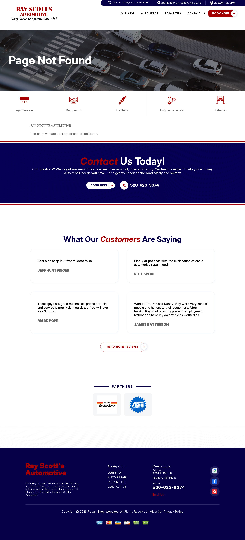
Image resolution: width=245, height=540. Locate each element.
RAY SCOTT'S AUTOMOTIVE (50, 125)
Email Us (158, 494)
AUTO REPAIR (150, 13)
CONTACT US (196, 13)
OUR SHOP (128, 13)
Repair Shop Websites (103, 511)
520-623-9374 (48, 483)
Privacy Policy (173, 511)
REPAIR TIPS (173, 13)
